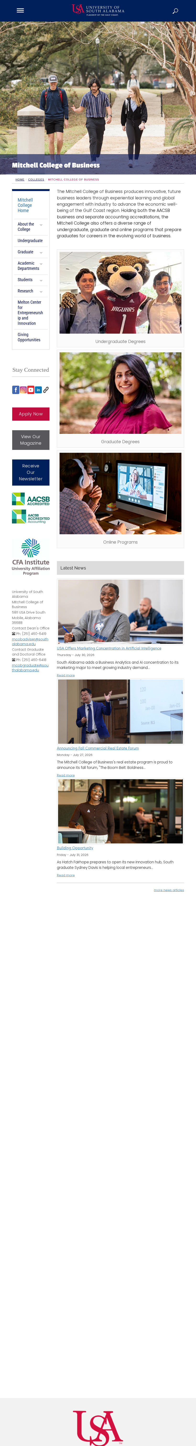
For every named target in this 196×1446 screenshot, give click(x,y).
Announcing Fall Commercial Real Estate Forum (98, 748)
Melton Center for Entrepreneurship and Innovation (30, 313)
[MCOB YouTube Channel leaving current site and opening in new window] (30, 390)
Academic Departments (28, 266)
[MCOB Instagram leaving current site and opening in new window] (23, 390)
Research (25, 290)
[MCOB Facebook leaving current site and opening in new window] (15, 390)
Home (20, 179)
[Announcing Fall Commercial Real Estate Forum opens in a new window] (120, 711)
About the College (26, 226)
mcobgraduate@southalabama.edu (30, 668)
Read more (66, 675)
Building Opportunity (75, 848)
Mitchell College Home (25, 205)
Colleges (36, 179)
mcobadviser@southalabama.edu (30, 641)
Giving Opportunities (29, 337)
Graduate (25, 251)
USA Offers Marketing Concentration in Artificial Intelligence (109, 648)
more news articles (169, 890)
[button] (176, 11)
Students (25, 279)
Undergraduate (30, 240)
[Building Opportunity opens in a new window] (120, 811)
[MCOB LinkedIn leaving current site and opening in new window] (38, 390)
